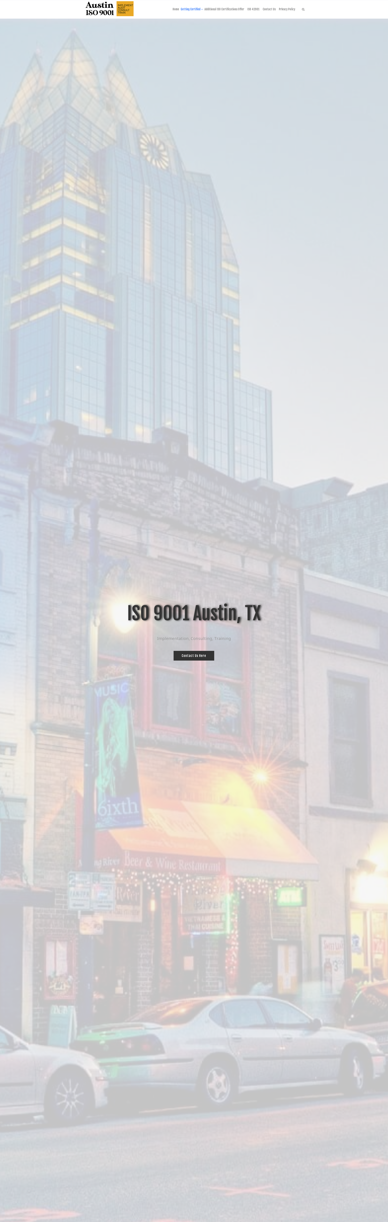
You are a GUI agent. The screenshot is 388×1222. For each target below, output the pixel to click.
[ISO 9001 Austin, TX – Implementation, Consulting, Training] (109, 9)
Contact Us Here (194, 656)
